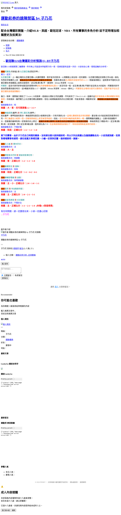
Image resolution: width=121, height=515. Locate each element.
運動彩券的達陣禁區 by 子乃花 (26, 18)
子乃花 (4, 235)
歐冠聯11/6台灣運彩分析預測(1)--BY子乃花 (32, 60)
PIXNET (42, 482)
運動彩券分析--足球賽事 (26, 255)
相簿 (7, 45)
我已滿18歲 (6, 510)
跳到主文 (5, 25)
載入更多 (5, 264)
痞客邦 (16, 248)
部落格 (8, 48)
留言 (21, 248)
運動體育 (20, 41)
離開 (13, 510)
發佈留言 (5, 278)
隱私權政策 (74, 482)
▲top (3, 259)
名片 (7, 51)
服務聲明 (83, 482)
